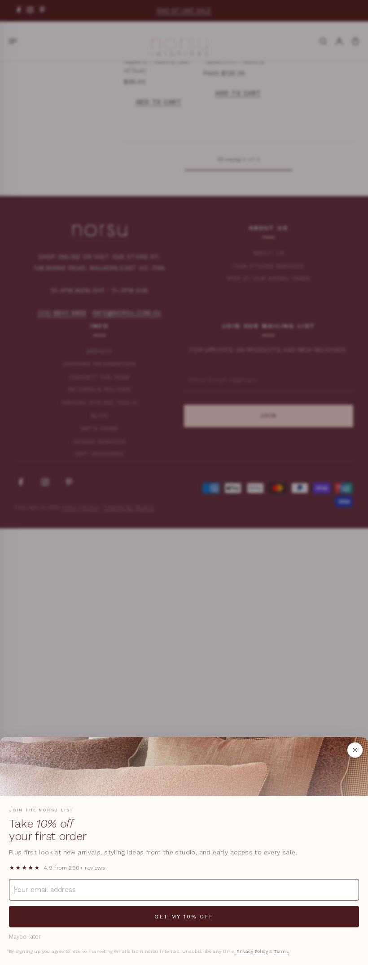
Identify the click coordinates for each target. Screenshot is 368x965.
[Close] (355, 750)
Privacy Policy (252, 951)
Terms (281, 951)
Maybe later (25, 936)
